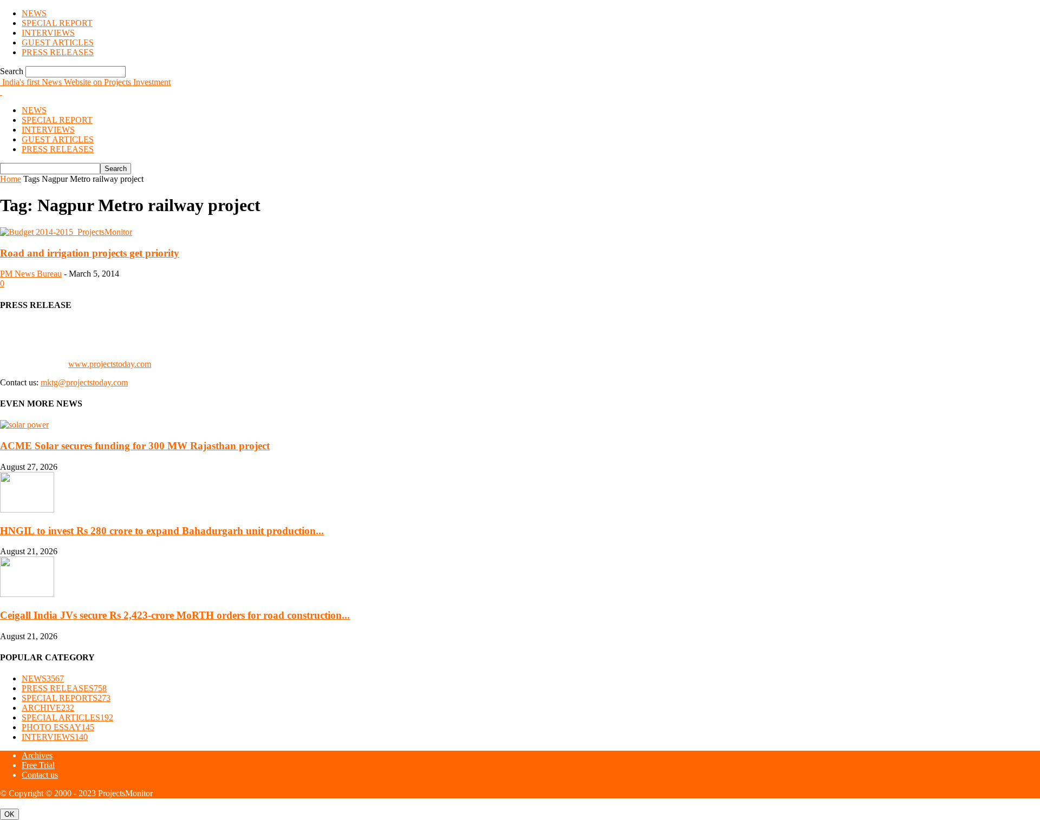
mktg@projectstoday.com (84, 382)
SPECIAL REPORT (57, 23)
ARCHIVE (48, 707)
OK (9, 814)
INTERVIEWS (48, 32)
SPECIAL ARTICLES (67, 717)
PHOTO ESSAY (58, 727)
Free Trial (38, 765)
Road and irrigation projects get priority (89, 253)
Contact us (40, 774)
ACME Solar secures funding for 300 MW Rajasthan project (135, 445)
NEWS (34, 13)
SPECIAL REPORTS (66, 698)
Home (10, 178)
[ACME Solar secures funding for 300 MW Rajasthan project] (24, 424)
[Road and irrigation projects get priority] (66, 232)
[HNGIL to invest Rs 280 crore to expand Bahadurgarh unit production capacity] (27, 509)
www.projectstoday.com (109, 364)
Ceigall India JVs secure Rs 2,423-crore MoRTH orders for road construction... (175, 615)
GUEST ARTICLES (58, 42)
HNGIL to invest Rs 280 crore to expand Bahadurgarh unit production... (162, 530)
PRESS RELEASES (58, 52)
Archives (37, 755)
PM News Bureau (31, 273)
